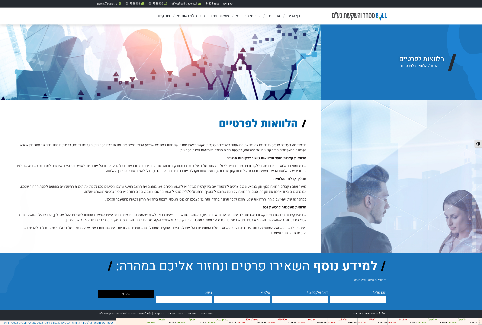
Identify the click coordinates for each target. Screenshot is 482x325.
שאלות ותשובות (216, 16)
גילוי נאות (189, 16)
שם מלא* (379, 292)
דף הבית (293, 16)
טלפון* (265, 292)
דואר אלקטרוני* (317, 292)
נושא (208, 292)
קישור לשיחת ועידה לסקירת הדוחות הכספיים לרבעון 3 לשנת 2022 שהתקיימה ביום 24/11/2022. (58, 323)
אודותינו (273, 16)
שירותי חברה (250, 16)
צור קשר (163, 16)
